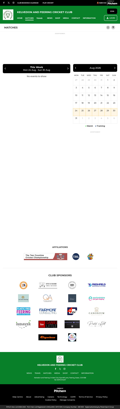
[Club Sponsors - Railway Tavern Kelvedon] (72, 298)
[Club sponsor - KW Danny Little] (47, 324)
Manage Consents (67, 400)
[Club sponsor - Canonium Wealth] (96, 311)
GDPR (72, 397)
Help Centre (17, 397)
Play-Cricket (48, 3)
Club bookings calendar (27, 3)
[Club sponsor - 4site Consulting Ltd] (72, 311)
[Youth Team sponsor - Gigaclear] (47, 337)
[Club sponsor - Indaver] (23, 324)
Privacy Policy (102, 397)
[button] (20, 18)
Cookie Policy (50, 400)
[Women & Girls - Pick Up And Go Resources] (72, 337)
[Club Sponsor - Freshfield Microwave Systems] (96, 285)
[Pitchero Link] (112, 3)
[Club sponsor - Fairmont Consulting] (47, 311)
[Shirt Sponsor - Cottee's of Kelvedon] (47, 285)
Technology (62, 397)
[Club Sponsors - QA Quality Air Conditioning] (47, 298)
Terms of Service (86, 397)
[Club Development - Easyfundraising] (96, 298)
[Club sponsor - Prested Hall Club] (96, 324)
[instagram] (13, 2)
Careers (51, 397)
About (28, 397)
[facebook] (4, 2)
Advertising (39, 397)
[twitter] (9, 3)
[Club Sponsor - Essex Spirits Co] (72, 285)
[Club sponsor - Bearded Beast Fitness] (72, 324)
